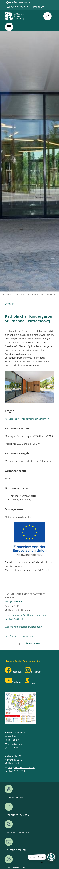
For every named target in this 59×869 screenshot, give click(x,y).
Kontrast (39, 7)
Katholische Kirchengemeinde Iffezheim (25, 418)
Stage (34, 683)
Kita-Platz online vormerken (19, 636)
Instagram (36, 671)
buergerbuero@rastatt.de (21, 767)
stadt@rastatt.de (16, 744)
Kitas (27, 294)
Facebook (16, 671)
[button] (9, 26)
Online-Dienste (16, 797)
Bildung (19, 294)
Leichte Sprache (18, 7)
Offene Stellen (16, 850)
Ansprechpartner (18, 833)
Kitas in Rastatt (38, 294)
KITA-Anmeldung (17, 868)
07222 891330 (16, 618)
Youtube (16, 681)
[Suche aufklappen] (47, 16)
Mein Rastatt (7, 294)
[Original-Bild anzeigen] (29, 387)
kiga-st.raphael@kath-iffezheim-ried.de (28, 615)
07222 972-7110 (17, 770)
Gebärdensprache (19, 2)
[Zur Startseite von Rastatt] (14, 16)
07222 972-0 (15, 747)
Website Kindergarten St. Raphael (22, 626)
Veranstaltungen (18, 815)
